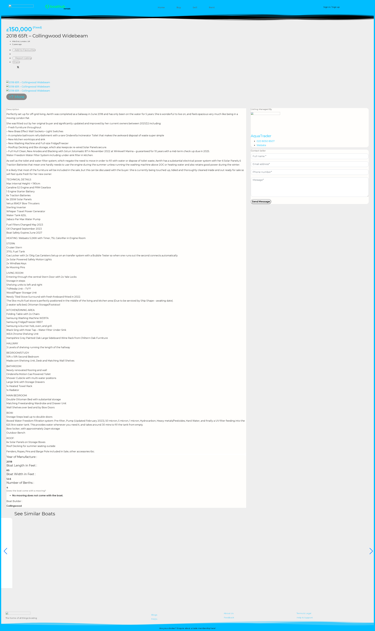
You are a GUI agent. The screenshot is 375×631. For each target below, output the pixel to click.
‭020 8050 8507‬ (266, 141)
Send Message (261, 201)
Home (161, 7)
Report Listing (23, 58)
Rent (212, 7)
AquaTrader (261, 136)
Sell (195, 7)
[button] (363, 7)
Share (16, 62)
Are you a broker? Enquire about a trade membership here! (187, 628)
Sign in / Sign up (331, 7)
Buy (179, 7)
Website (261, 145)
